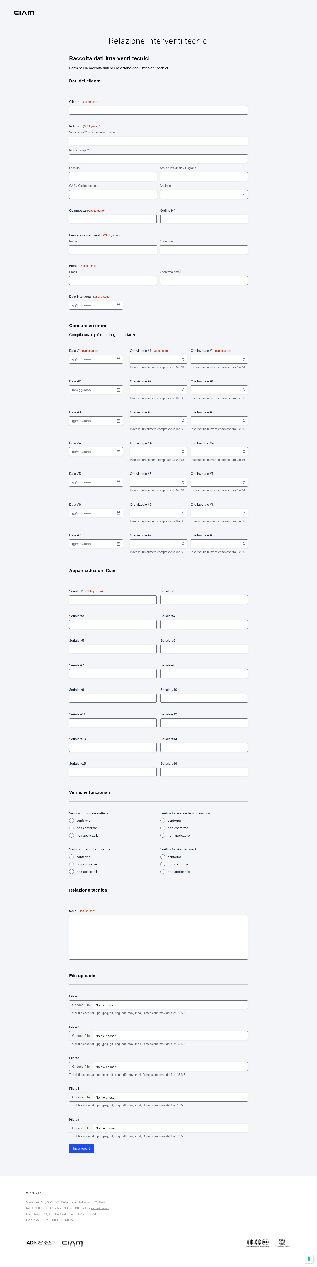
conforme (84, 820)
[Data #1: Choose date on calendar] (118, 359)
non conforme (87, 828)
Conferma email (170, 272)
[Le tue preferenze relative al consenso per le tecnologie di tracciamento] (308, 1258)
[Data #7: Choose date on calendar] (118, 543)
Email (73, 272)
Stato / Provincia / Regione (178, 168)
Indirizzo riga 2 (79, 150)
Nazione (165, 185)
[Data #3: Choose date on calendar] (118, 420)
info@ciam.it (100, 1208)
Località (74, 168)
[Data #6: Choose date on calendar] (118, 513)
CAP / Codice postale (83, 185)
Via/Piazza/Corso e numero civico (92, 132)
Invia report (81, 1148)
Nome (73, 241)
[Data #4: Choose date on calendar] (118, 451)
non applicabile (88, 835)
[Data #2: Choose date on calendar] (118, 389)
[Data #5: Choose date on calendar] (118, 482)
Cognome (166, 241)
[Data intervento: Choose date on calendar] (118, 305)
